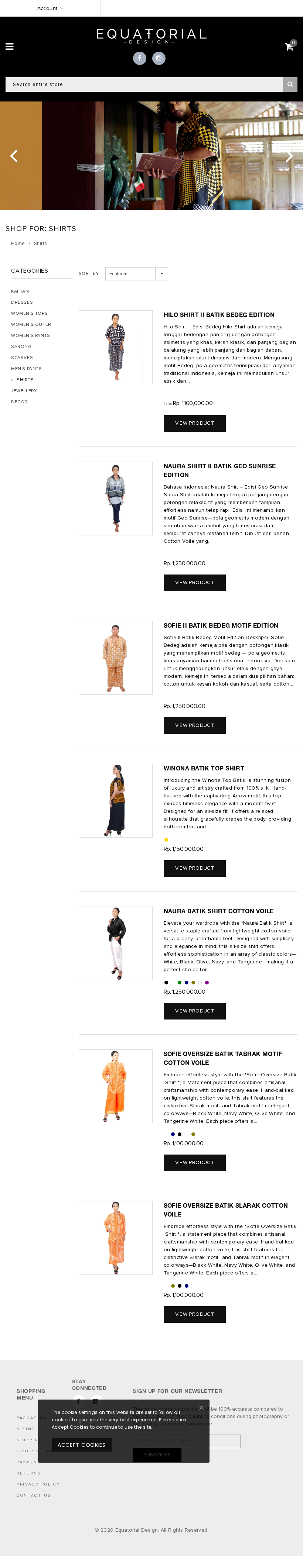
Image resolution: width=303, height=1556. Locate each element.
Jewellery (24, 391)
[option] (151, 155)
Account (47, 8)
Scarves (22, 357)
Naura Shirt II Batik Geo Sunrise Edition (220, 470)
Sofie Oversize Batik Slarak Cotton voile (226, 1210)
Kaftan (20, 291)
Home (18, 243)
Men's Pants (26, 369)
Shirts (40, 243)
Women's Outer (31, 324)
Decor (19, 402)
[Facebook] (139, 58)
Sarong (21, 346)
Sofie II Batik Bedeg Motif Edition (221, 625)
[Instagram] (159, 58)
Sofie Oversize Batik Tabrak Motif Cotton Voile (223, 1058)
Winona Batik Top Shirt (204, 768)
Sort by (89, 273)
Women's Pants (30, 335)
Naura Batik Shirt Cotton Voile (219, 910)
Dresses (22, 302)
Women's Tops (29, 313)
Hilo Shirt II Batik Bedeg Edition (219, 314)
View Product (195, 423)
